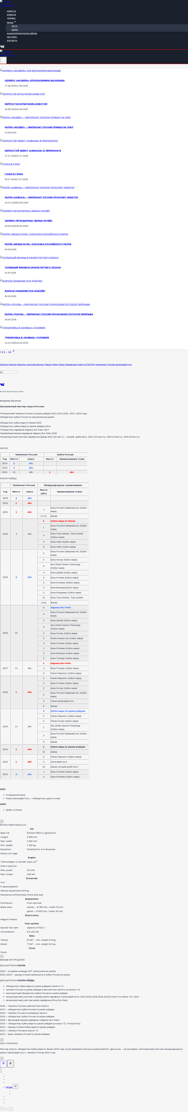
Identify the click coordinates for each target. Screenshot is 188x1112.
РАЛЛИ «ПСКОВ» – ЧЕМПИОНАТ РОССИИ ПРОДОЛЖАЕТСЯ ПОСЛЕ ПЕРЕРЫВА (49, 314)
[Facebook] (2, 1110)
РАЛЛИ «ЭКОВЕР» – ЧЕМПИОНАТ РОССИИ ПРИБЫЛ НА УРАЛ (39, 127)
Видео (15, 30)
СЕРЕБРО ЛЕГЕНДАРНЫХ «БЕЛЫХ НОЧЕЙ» (28, 220)
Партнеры (12, 37)
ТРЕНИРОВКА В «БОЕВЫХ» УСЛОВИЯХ (27, 337)
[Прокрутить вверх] (3, 1064)
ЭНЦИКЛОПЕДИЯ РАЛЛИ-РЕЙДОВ (22, 33)
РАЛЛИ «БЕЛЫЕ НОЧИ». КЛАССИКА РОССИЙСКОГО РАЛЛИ (38, 244)
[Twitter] (7, 1110)
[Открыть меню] (3, 60)
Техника (11, 18)
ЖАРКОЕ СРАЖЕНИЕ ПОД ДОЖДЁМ (25, 290)
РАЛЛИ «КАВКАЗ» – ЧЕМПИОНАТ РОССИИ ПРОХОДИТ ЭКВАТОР (41, 197)
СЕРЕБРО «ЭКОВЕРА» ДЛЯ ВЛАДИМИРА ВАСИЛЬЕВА (35, 80)
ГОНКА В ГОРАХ (14, 174)
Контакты (12, 40)
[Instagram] (11, 1110)
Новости (11, 11)
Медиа (9, 1087)
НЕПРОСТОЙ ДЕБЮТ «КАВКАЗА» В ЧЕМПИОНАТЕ (33, 150)
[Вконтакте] (2, 47)
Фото (14, 26)
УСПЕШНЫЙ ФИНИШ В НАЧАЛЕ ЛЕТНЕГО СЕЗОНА (33, 267)
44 (9, 351)
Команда (11, 15)
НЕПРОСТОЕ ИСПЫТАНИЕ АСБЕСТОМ (26, 104)
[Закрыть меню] (1, 1070)
